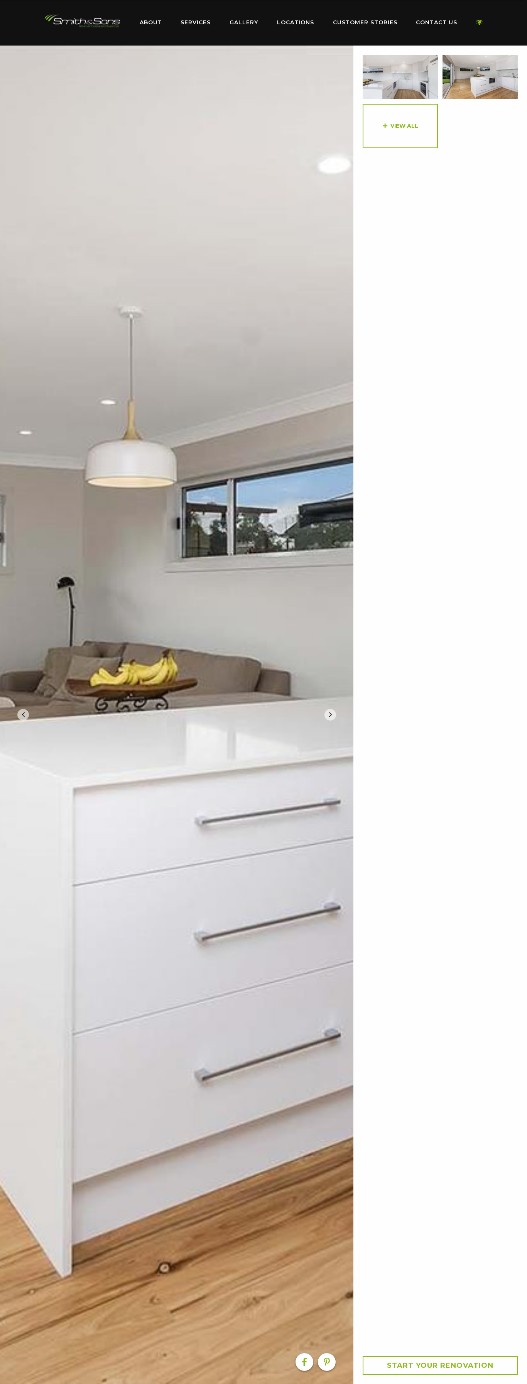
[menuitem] (82, 22)
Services (196, 22)
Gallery (244, 22)
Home (82, 21)
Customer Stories (365, 22)
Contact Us (436, 22)
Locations (295, 22)
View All (404, 125)
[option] (176, 715)
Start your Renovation (440, 1365)
